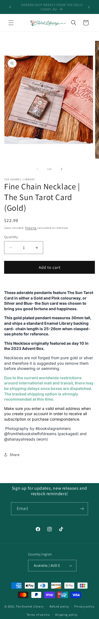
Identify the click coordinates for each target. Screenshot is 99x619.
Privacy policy (84, 606)
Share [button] (15, 454)
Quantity (11, 237)
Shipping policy (66, 615)
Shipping (31, 228)
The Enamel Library (30, 606)
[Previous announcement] (10, 7)
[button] (11, 23)
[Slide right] (62, 169)
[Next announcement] (89, 7)
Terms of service (38, 615)
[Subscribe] (82, 508)
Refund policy (59, 606)
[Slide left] (37, 169)
